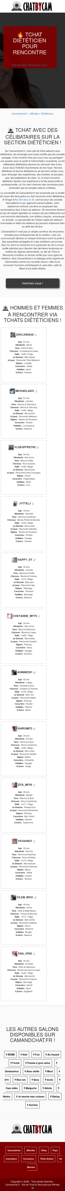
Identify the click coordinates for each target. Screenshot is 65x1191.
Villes (44, 1150)
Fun (37, 1054)
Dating (56, 1096)
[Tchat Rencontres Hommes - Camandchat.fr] (37, 447)
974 (7, 1079)
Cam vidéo (12, 1088)
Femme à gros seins (38, 1063)
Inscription (11, 1158)
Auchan (33, 1105)
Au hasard (53, 1054)
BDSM (11, 1054)
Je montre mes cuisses (31, 1096)
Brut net (21, 1079)
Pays (55, 1150)
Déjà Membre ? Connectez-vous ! (29, 65)
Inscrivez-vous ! (32, 283)
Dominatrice (12, 1071)
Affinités (34, 113)
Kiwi (24, 1054)
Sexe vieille (32, 1071)
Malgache (31, 1088)
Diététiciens (47, 113)
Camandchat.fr (20, 113)
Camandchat (14, 1150)
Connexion (28, 1158)
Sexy (36, 1079)
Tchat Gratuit (46, 1158)
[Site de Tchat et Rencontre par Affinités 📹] (33, 6)
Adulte (48, 1088)
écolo (50, 1079)
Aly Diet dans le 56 (24, 199)
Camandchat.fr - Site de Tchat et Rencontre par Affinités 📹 (33, 1186)
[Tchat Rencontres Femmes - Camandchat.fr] (35, 334)
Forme (16, 1063)
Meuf (50, 1071)
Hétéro (6, 1096)
